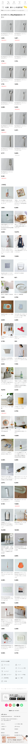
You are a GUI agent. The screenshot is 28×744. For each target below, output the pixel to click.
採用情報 (16, 732)
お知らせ (3, 724)
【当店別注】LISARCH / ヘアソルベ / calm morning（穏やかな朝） (21, 548)
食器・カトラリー (8, 688)
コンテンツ (14, 3)
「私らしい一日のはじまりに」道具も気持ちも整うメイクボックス (21, 226)
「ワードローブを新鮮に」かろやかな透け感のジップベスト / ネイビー (21, 250)
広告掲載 (3, 729)
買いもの (8, 3)
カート (20, 3)
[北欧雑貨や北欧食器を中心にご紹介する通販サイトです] (14, 7)
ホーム (3, 3)
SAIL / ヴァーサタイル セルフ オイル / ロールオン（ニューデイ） (7, 574)
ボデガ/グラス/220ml (19, 273)
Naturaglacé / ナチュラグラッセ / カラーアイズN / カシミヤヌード (21, 598)
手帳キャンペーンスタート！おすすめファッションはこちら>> (12, 10)
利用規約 (16, 729)
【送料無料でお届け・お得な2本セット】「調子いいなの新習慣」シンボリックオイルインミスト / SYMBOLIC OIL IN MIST (7, 550)
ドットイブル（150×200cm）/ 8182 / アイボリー (21, 431)
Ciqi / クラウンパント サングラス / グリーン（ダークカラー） (21, 478)
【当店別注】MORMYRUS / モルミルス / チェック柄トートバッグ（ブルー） (7, 647)
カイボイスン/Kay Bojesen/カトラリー (19, 688)
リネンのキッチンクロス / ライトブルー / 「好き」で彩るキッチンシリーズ (21, 316)
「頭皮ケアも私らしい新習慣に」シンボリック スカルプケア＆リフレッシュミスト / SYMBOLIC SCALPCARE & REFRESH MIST (21, 384)
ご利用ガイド (3, 726)
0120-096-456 (17, 716)
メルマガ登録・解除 (18, 724)
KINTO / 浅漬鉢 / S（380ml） (7, 294)
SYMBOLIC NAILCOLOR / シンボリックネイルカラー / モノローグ (7, 202)
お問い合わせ (17, 726)
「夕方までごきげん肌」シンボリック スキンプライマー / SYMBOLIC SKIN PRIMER (7, 478)
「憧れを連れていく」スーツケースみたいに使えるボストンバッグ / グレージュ (7, 382)
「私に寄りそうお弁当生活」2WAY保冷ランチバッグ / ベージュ (7, 360)
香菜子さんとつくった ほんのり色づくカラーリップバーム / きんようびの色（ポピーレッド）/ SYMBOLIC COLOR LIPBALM (7, 622)
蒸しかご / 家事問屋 (19, 294)
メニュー (25, 3)
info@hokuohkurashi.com (6, 716)
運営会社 (3, 732)
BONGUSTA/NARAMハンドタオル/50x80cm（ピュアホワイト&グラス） (7, 598)
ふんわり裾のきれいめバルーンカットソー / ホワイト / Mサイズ (21, 360)
